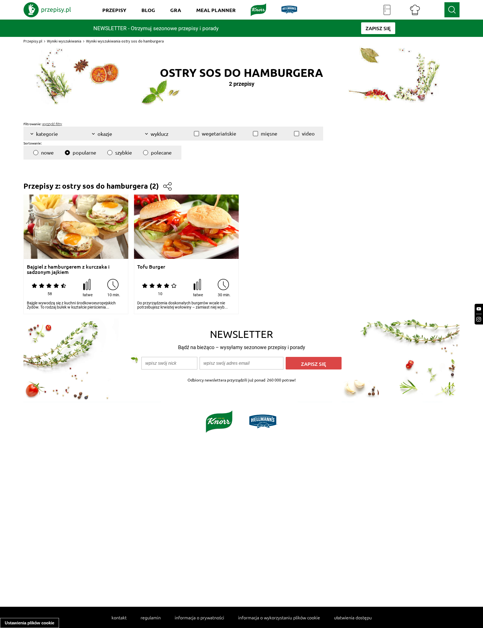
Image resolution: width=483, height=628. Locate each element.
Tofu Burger (151, 267)
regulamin (151, 617)
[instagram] (479, 319)
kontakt (119, 617)
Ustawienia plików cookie (29, 622)
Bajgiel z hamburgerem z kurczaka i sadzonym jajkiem (68, 269)
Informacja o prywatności (199, 617)
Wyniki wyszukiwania (64, 41)
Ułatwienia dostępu (353, 617)
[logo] (47, 9)
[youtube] (479, 309)
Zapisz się (313, 364)
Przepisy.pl (32, 41)
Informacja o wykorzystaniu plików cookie (279, 617)
